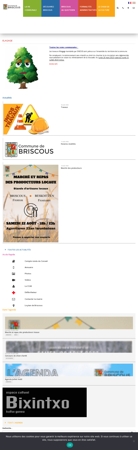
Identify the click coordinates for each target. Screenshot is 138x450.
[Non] (133, 441)
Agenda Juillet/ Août (13, 379)
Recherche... (7, 428)
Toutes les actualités (19, 249)
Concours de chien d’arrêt (16, 356)
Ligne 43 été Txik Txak (30, 25)
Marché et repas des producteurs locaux (22, 332)
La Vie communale (31, 8)
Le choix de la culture (103, 8)
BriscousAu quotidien (68, 8)
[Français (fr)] (129, 3)
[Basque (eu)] (133, 3)
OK (70, 445)
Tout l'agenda (15, 422)
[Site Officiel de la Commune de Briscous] (12, 5)
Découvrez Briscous (48, 8)
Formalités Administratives (88, 8)
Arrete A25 (53, 64)
